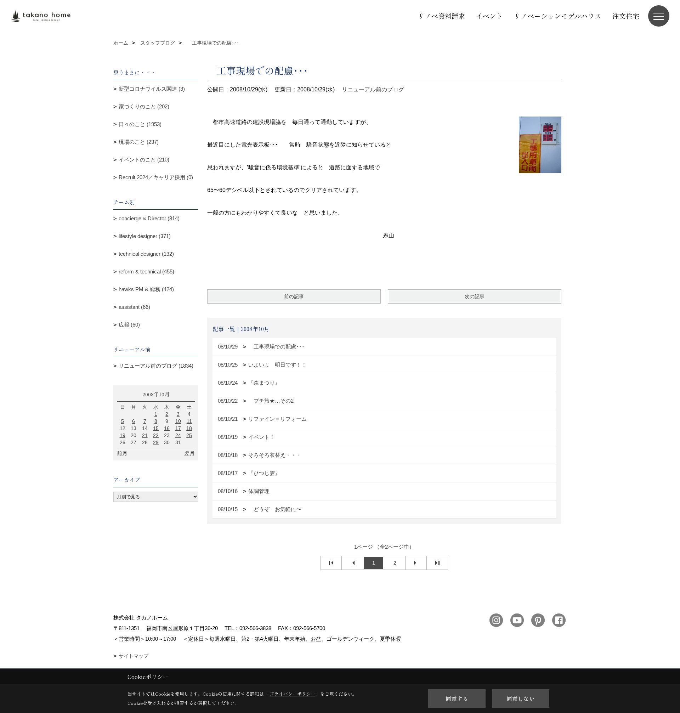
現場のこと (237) (139, 142)
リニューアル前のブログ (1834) (156, 366)
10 (178, 421)
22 (156, 435)
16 (167, 428)
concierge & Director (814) (149, 218)
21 (145, 435)
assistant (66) (134, 307)
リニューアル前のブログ (373, 89)
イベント (489, 16)
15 (156, 428)
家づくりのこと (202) (144, 106)
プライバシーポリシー (293, 693)
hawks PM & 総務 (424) (146, 289)
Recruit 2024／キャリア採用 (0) (156, 177)
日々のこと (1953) (140, 124)
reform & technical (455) (146, 271)
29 (156, 442)
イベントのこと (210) (144, 160)
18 (189, 428)
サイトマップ (133, 656)
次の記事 (474, 296)
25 (189, 435)
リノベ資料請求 (441, 16)
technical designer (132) (146, 254)
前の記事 (294, 296)
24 (178, 435)
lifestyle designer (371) (145, 236)
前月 (122, 453)
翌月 (189, 453)
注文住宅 (625, 16)
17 (178, 428)
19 (122, 435)
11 (189, 421)
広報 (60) (129, 325)
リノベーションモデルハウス (557, 16)
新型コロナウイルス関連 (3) (152, 89)
